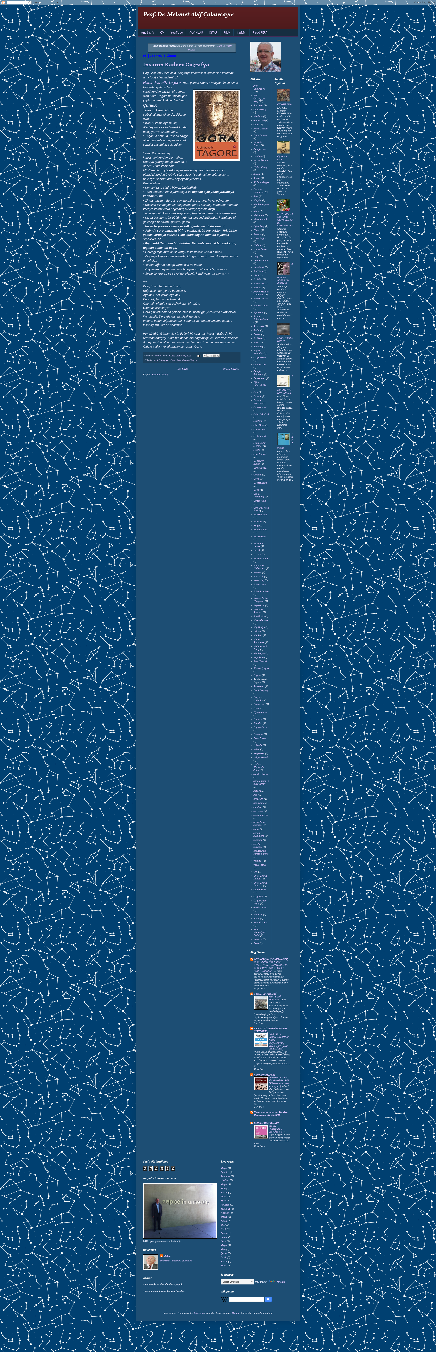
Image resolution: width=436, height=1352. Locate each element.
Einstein (257, 421)
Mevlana (258, 116)
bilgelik (257, 790)
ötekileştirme (260, 907)
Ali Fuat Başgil (261, 182)
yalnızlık (257, 860)
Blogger (236, 1313)
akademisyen (260, 774)
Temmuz (225, 1176)
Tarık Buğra (259, 238)
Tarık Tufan (259, 738)
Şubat (224, 1253)
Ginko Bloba (260, 467)
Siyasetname (260, 712)
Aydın (256, 330)
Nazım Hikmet (261, 160)
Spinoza (257, 719)
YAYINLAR (196, 32)
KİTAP (213, 32)
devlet (256, 174)
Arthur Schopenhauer (260, 319)
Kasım (224, 1192)
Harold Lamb (260, 514)
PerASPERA (260, 32)
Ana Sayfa (147, 32)
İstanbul (257, 939)
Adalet (256, 178)
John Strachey (261, 591)
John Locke (259, 584)
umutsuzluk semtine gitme (261, 852)
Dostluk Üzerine (257, 402)
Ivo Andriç (258, 580)
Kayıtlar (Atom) (160, 374)
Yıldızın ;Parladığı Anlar (258, 767)
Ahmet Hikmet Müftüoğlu (261, 293)
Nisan (224, 1220)
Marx (256, 211)
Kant (255, 196)
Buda (256, 342)
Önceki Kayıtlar (231, 369)
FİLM (227, 32)
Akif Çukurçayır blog (259, 98)
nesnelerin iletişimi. (259, 823)
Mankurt (257, 635)
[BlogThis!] (208, 355)
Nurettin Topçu (257, 144)
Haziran (225, 1180)
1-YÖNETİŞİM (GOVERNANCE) (271, 959)
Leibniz (257, 631)
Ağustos (225, 1172)
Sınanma (258, 734)
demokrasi (259, 120)
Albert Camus (260, 305)
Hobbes (257, 156)
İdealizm (257, 914)
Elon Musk (259, 425)
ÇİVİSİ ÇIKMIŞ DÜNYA (285, 339)
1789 (256, 275)
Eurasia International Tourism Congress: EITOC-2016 (271, 1113)
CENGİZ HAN (284, 104)
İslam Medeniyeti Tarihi (259, 932)
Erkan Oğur (259, 429)
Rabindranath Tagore (162, 82)
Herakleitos (259, 536)
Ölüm (256, 124)
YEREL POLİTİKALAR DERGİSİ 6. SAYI (278, 1129)
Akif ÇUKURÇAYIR (264, 1074)
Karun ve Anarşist (258, 611)
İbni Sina (258, 271)
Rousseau (258, 686)
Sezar (256, 708)
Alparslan (258, 312)
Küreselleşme (260, 620)
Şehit (256, 943)
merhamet (258, 811)
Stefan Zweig (260, 167)
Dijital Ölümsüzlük (259, 384)
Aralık (224, 1233)
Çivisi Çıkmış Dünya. (260, 877)
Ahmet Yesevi (260, 298)
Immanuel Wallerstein (259, 567)
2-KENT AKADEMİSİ (265, 994)
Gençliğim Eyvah (258, 462)
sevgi (256, 256)
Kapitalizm (258, 605)
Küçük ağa (259, 627)
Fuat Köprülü (260, 454)
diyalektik (258, 798)
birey (256, 794)
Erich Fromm (260, 135)
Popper (257, 675)
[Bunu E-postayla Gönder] (205, 355)
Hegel (256, 525)
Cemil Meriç (259, 109)
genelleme (259, 803)
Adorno (257, 287)
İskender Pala (260, 922)
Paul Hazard (260, 661)
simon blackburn (258, 834)
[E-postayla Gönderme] (198, 356)
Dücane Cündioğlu (258, 190)
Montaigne (259, 653)
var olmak (258, 267)
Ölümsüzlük (259, 889)
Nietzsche (258, 215)
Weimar (257, 245)
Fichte (256, 450)
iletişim (241, 32)
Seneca (257, 234)
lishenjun (199, 1313)
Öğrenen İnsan (282, 158)
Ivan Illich (258, 576)
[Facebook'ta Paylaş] (214, 355)
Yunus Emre (260, 249)
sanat (256, 829)
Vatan (256, 749)
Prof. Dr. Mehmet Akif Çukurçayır (188, 15)
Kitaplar (257, 200)
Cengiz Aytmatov (258, 373)
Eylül (223, 1200)
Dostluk (257, 396)
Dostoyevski (259, 407)
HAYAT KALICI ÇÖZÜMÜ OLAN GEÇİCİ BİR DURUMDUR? (285, 220)
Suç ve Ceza (260, 727)
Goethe (257, 474)
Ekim (223, 1196)
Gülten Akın (259, 500)
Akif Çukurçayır (161, 360)
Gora (172, 360)
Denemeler (259, 378)
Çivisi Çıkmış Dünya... (260, 884)
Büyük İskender (258, 352)
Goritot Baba (260, 482)
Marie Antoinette (258, 641)
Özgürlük (258, 896)
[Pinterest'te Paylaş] (218, 355)
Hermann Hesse (258, 545)
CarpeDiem (259, 357)
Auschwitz (258, 326)
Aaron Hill (258, 283)
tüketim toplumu (257, 845)
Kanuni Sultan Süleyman (260, 599)
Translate (280, 1281)
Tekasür (257, 745)
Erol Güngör (260, 436)
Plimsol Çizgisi (261, 668)
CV (162, 32)
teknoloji (257, 840)
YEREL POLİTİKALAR (266, 1123)
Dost (255, 392)
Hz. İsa (257, 554)
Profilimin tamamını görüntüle (176, 1260)
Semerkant (259, 704)
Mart (223, 1188)
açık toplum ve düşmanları (261, 782)
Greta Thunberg (258, 495)
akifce (167, 1256)
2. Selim (257, 279)
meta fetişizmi (260, 815)
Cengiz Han (259, 149)
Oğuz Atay (258, 226)
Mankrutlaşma (261, 204)
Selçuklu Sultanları (258, 698)
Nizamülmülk (260, 219)
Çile (255, 871)
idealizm (257, 807)
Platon (256, 230)
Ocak (223, 1229)
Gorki (256, 489)
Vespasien (258, 753)
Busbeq (257, 346)
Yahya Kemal (260, 757)
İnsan (256, 918)
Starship (257, 723)
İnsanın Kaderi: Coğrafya (176, 64)
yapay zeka (259, 864)
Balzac (257, 334)
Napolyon (258, 657)
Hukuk (256, 550)
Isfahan (257, 572)
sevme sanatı (260, 260)
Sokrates (258, 105)
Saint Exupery (260, 690)
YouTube (176, 32)
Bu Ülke (257, 338)
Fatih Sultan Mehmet (259, 444)
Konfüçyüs (259, 616)
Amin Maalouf (260, 128)
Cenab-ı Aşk (260, 364)
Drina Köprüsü (261, 414)
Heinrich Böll (260, 529)
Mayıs (224, 1168)
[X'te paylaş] (211, 355)
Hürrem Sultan (261, 558)
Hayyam (257, 521)
